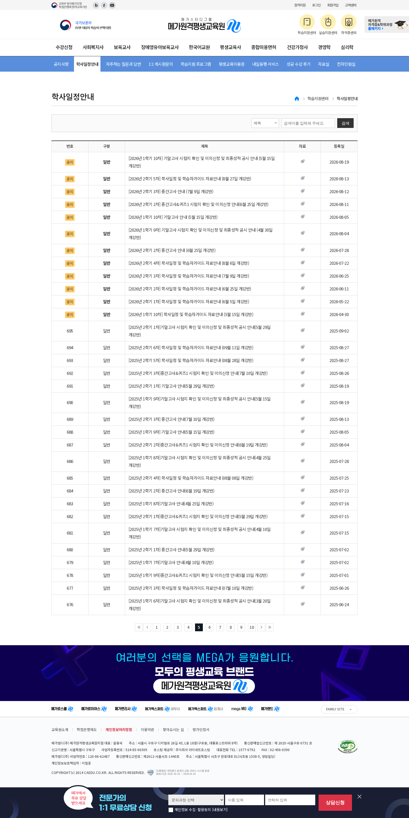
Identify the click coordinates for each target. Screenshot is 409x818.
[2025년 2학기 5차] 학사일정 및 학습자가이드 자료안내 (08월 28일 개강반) (191, 360)
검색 (345, 123)
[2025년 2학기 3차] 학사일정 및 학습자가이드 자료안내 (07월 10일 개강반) (191, 588)
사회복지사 (93, 46)
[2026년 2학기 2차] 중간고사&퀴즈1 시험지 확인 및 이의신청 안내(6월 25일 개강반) (198, 204)
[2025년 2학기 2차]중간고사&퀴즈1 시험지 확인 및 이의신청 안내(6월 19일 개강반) (198, 445)
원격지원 (299, 5)
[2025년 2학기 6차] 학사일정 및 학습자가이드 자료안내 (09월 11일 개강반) (191, 347)
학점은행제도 (87, 729)
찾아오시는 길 (173, 729)
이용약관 (147, 729)
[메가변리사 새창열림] (126, 709)
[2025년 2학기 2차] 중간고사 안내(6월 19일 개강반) (172, 491)
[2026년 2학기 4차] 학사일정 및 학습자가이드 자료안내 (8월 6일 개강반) (189, 263)
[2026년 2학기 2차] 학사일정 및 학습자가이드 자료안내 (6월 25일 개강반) (190, 289)
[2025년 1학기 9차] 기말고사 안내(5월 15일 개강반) (172, 432)
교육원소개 (59, 729)
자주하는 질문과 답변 (123, 64)
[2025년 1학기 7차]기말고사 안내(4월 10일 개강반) (171, 562)
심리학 (347, 46)
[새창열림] (348, 747)
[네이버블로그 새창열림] (96, 5)
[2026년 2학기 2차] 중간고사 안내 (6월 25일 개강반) (172, 250)
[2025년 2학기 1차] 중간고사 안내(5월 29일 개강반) (172, 549)
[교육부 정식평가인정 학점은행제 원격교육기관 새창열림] (69, 5)
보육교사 (122, 46)
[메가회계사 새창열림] (205, 709)
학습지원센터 (317, 98)
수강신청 (64, 46)
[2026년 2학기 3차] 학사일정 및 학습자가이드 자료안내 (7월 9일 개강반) (189, 276)
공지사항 (61, 64)
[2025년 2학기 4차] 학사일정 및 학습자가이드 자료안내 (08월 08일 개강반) (191, 478)
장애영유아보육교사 (160, 46)
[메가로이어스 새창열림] (94, 709)
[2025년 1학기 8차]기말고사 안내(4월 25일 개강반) (171, 503)
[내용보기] (220, 809)
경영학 (324, 46)
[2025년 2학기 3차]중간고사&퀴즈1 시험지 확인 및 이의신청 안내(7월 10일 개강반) (198, 373)
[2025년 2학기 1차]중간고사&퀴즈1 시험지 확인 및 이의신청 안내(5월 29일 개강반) (198, 516)
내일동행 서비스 (265, 64)
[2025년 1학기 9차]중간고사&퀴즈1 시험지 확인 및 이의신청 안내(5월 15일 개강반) (198, 575)
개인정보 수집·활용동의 (201, 809)
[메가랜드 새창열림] (270, 709)
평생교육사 (230, 46)
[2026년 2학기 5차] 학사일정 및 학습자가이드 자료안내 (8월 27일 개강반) (190, 178)
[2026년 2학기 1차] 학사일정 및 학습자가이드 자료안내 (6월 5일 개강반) (189, 301)
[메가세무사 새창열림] (162, 709)
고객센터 (350, 5)
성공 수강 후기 (299, 64)
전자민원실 (346, 64)
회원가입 (332, 5)
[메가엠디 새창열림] (242, 709)
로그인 (316, 5)
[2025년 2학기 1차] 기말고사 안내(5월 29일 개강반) (172, 386)
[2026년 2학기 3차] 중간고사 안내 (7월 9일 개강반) (171, 191)
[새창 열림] (94, 25)
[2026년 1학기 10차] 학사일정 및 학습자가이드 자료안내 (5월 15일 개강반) (191, 314)
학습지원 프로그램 (196, 64)
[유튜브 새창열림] (112, 5)
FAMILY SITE (335, 709)
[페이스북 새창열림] (104, 5)
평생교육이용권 (232, 64)
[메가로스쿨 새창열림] (62, 709)
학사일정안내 (87, 64)
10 (252, 627)
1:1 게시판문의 (161, 64)
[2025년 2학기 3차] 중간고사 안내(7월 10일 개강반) (172, 419)
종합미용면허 (263, 46)
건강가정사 (297, 46)
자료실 (323, 64)
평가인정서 (201, 729)
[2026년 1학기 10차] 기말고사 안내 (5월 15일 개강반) (173, 217)
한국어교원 (199, 46)
